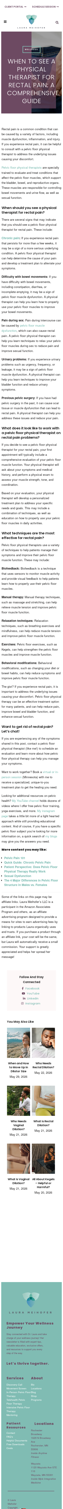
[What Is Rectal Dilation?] (43, 1102)
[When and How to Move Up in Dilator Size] (18, 1044)
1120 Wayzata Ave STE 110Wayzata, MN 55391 (44, 1475)
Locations (36, 1388)
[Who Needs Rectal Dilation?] (43, 1044)
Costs (9, 1448)
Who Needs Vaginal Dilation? (18, 1125)
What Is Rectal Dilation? (43, 1123)
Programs (36, 1399)
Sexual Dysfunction (17, 876)
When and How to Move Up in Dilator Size (18, 1067)
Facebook (32, 988)
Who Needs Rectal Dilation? (43, 1065)
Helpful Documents (16, 1440)
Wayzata (35, 1463)
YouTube (33, 993)
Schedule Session (44, 6)
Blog (33, 1392)
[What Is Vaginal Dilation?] (18, 1160)
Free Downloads (15, 1444)
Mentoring (12, 1415)
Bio (32, 1384)
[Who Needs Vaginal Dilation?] (18, 1102)
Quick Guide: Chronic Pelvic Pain (27, 862)
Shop (34, 1396)
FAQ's (9, 1436)
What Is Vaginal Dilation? (18, 1181)
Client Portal (14, 6)
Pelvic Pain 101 (14, 858)
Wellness (31, 49)
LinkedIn (32, 998)
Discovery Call (14, 1384)
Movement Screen (16, 1388)
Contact (10, 1433)
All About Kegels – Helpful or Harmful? (43, 1183)
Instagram (32, 1003)
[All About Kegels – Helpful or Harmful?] (43, 1160)
